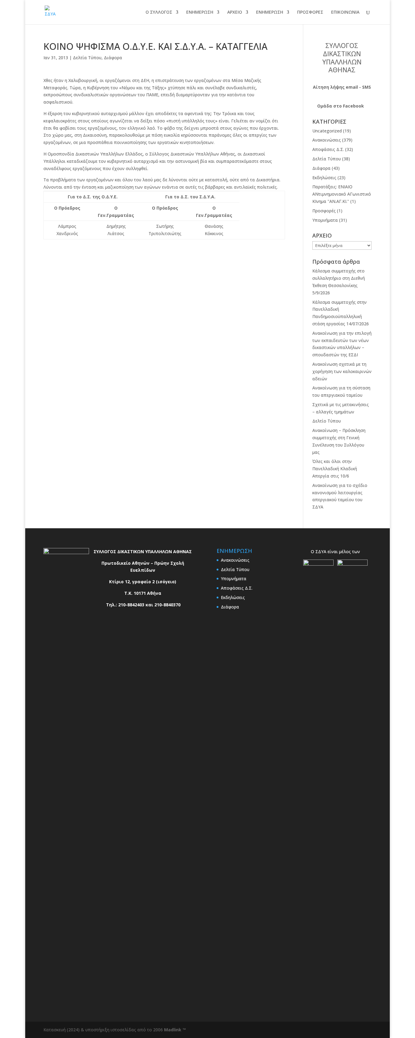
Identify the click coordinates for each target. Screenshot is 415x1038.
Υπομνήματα (325, 220)
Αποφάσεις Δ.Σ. (328, 149)
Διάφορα (113, 57)
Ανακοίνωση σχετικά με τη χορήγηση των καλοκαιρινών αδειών (342, 371)
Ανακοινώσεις (326, 140)
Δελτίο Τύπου (326, 421)
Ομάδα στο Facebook (340, 106)
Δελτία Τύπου (87, 57)
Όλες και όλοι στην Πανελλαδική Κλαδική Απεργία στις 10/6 (334, 468)
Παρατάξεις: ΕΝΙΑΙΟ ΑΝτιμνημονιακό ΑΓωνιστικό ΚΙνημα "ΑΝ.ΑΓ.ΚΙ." (341, 194)
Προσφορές (324, 211)
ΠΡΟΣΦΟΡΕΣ (310, 12)
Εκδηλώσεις (324, 177)
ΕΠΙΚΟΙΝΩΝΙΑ (345, 12)
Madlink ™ (175, 1030)
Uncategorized (327, 131)
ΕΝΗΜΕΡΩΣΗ (199, 12)
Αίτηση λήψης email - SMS (342, 87)
